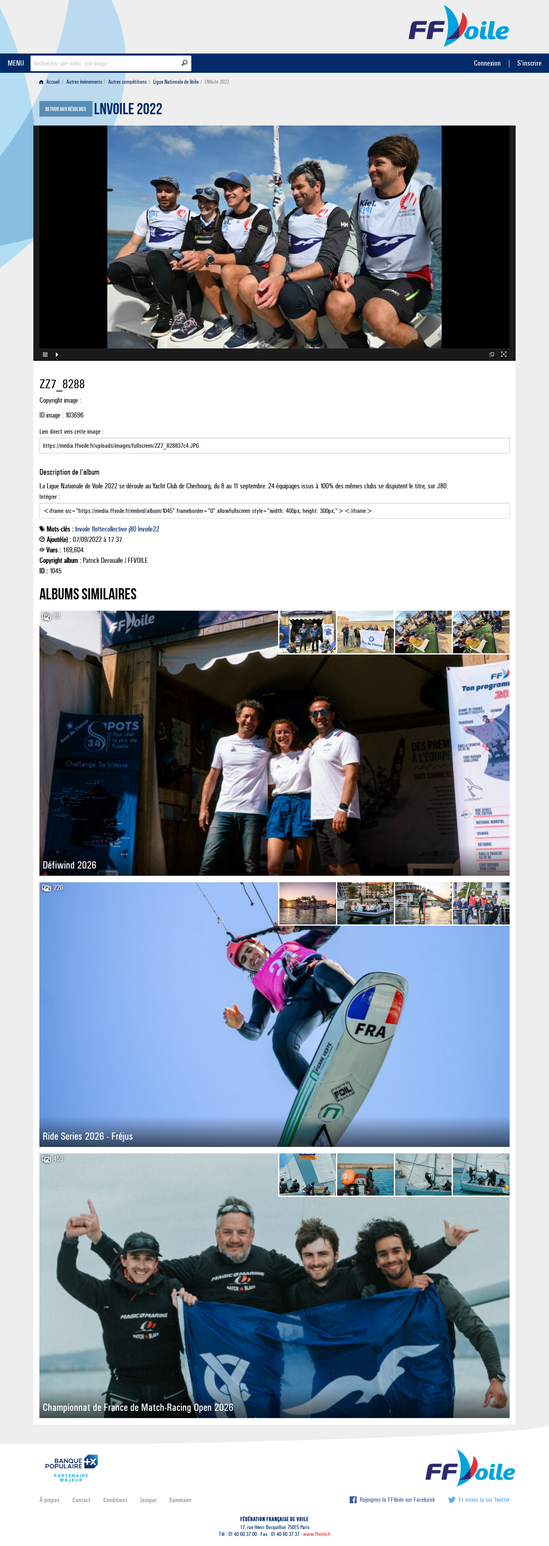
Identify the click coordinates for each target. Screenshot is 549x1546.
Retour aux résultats (65, 109)
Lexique (148, 1500)
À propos (49, 1500)
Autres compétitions (127, 81)
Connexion (487, 63)
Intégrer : (49, 496)
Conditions (115, 1500)
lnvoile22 (148, 529)
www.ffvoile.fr (317, 1534)
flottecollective (109, 529)
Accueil (52, 81)
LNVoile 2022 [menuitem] (217, 81)
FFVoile (459, 25)
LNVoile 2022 (128, 111)
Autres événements (84, 81)
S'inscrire (529, 63)
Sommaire (180, 1500)
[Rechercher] (185, 63)
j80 (132, 529)
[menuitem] (51, 81)
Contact (81, 1500)
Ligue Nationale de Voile (176, 81)
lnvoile (82, 529)
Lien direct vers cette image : (71, 431)
